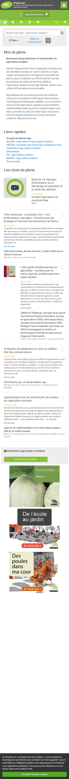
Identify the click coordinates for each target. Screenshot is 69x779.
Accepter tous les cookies (34, 774)
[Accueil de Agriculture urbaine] (4, 22)
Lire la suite (9, 246)
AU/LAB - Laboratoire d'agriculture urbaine (29, 141)
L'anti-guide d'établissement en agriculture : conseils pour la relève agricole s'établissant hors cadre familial (39, 272)
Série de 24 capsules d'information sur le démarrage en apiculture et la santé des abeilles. (47, 184)
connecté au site (20, 111)
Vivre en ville (13, 161)
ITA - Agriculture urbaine (19, 155)
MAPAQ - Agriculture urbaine (22, 158)
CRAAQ (20, 763)
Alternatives (12, 151)
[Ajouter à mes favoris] (63, 180)
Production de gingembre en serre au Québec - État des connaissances (31, 350)
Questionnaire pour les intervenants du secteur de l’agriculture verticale (31, 399)
